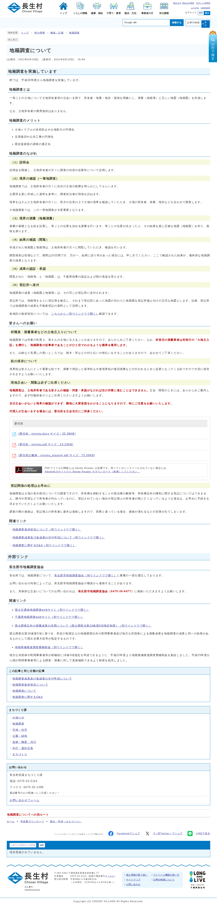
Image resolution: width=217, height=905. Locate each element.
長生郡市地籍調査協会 (85, 575)
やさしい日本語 (203, 3)
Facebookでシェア (128, 833)
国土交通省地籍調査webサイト (52, 609)
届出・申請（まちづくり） (66, 821)
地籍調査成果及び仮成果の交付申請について (59, 537)
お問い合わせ (133, 884)
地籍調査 (74, 32)
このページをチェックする (23, 845)
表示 (205, 23)
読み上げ (177, 3)
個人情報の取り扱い (136, 875)
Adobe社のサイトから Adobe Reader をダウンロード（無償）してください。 (92, 471)
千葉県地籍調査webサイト (49, 617)
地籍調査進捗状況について (47, 529)
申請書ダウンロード (32, 821)
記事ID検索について (164, 879)
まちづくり (19, 754)
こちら (110, 876)
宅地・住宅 (19, 729)
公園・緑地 (19, 735)
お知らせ (18, 717)
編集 (42, 845)
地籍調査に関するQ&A (44, 545)
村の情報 (39, 32)
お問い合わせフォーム (25, 800)
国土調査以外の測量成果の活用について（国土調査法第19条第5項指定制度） (83, 625)
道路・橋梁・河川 (24, 742)
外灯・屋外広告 (22, 748)
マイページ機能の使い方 (166, 875)
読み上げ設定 (188, 3)
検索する (177, 22)
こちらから (75, 313)
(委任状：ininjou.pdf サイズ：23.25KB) (45, 444)
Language (205, 8)
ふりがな (195, 8)
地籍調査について (24, 690)
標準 (201, 13)
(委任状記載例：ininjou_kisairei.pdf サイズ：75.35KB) (56, 455)
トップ (25, 32)
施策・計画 (57, 32)
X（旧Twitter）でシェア (168, 833)
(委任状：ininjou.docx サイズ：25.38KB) (46, 433)
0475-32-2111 (78, 876)
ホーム (11, 821)
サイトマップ (133, 879)
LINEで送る (203, 833)
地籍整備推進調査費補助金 (49, 647)
